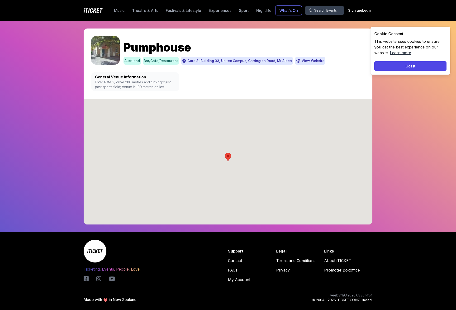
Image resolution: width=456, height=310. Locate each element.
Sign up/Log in (360, 10)
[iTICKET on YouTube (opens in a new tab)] (112, 278)
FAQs (233, 270)
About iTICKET (337, 260)
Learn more (400, 52)
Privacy (283, 270)
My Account (239, 279)
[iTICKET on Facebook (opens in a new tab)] (86, 278)
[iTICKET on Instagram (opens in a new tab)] (98, 278)
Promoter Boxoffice (342, 270)
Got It (410, 66)
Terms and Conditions (295, 260)
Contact (235, 260)
